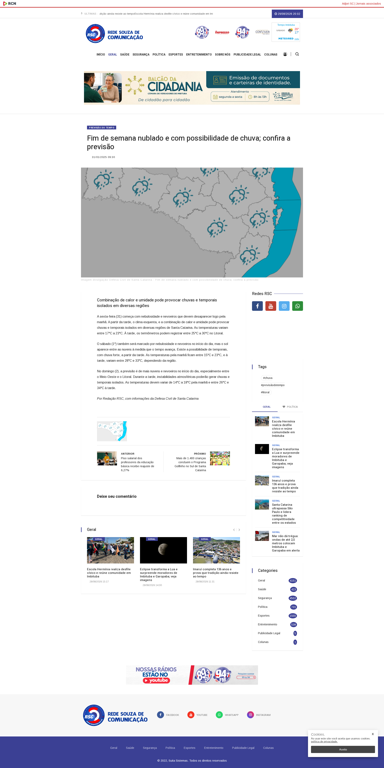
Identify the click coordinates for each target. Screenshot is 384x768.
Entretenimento (199, 55)
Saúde (124, 55)
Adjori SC (348, 3)
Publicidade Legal (247, 55)
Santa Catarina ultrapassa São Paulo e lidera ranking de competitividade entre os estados (284, 514)
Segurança (141, 55)
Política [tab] (292, 407)
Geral (112, 55)
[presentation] (234, 530)
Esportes (176, 55)
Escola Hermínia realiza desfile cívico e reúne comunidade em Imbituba (164, 13)
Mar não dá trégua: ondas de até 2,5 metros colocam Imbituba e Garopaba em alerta (286, 543)
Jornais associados (368, 3)
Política (159, 55)
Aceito (343, 749)
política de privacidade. (324, 741)
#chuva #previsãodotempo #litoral (273, 385)
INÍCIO (101, 55)
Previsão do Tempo (101, 127)
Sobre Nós (222, 55)
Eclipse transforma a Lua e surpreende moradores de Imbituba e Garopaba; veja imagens (159, 574)
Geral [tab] (266, 407)
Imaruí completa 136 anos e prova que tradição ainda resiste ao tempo (215, 573)
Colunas (270, 55)
